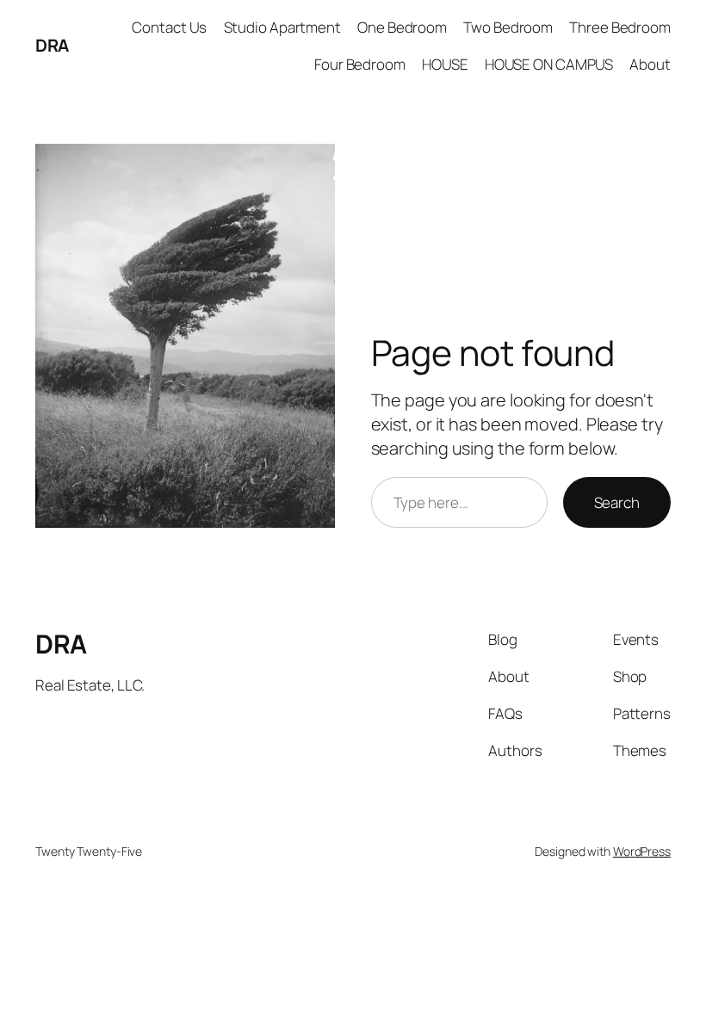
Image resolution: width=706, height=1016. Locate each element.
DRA (52, 45)
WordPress (642, 851)
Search (617, 502)
